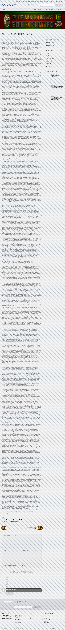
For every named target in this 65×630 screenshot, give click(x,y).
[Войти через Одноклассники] (7, 587)
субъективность (6, 521)
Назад (4, 9)
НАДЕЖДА (31, 617)
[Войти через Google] (7, 585)
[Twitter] (20, 602)
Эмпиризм (9, 520)
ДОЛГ (30, 620)
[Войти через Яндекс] (7, 583)
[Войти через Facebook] (7, 581)
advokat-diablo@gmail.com (7, 618)
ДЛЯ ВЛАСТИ (49, 61)
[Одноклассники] (22, 602)
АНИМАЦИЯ (48, 63)
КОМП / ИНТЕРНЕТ (50, 58)
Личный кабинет (32, 4)
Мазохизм (15, 520)
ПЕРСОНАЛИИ (49, 66)
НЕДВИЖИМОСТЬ (50, 45)
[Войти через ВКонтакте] (7, 579)
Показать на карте (18, 622)
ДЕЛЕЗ (21, 520)
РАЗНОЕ (47, 53)
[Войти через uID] (7, 577)
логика (4, 520)
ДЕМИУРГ (34, 528)
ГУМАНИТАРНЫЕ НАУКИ (51, 48)
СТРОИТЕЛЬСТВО (50, 42)
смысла (25, 520)
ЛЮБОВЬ (31, 618)
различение (14, 521)
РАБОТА (47, 55)
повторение (31, 520)
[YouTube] (25, 602)
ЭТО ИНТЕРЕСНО (49, 50)
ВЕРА (30, 615)
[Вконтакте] (15, 602)
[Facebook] (17, 602)
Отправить (9, 593)
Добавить (60, 5)
